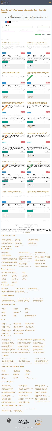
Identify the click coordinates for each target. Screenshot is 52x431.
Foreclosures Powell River (38, 349)
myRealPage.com (27, 232)
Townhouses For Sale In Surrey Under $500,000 (25, 257)
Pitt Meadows (16, 374)
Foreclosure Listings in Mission (7, 350)
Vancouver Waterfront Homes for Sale (42, 386)
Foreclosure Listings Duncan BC (39, 343)
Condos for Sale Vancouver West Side (8, 392)
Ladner (15, 315)
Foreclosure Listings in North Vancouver (25, 339)
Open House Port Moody (18, 333)
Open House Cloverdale (6, 329)
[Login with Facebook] (6, 22)
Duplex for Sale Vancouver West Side (8, 402)
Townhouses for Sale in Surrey (24, 252)
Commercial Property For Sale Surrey (41, 266)
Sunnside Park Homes (32, 243)
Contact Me (40, 421)
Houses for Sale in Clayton (38, 301)
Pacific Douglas (31, 242)
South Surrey (8, 16)
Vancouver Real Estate (6, 385)
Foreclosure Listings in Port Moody (24, 343)
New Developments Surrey (40, 263)
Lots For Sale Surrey (39, 264)
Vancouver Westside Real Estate (41, 389)
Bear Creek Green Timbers (6, 272)
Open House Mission (17, 327)
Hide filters (48, 34)
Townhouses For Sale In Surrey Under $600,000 (25, 259)
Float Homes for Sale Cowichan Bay (41, 363)
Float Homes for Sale (5, 358)
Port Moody (16, 377)
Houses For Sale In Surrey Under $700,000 (9, 261)
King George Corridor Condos (33, 240)
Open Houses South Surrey (7, 246)
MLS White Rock (5, 288)
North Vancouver (17, 371)
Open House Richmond (30, 323)
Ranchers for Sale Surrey (39, 259)
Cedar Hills (4, 278)
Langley (15, 316)
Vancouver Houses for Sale (7, 386)
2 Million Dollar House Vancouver (41, 398)
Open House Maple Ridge (18, 326)
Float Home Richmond (22, 360)
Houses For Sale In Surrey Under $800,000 (9, 262)
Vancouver (27, 374)
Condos (37, 16)
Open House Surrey (16, 17)
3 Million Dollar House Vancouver (41, 399)
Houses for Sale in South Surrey (7, 240)
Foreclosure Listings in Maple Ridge (8, 349)
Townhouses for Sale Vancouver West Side (26, 398)
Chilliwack (3, 312)
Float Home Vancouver (23, 358)
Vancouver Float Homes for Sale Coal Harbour (25, 363)
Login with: (3, 21)
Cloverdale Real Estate (6, 298)
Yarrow (26, 312)
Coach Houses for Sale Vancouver (8, 396)
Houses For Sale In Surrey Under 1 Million (9, 265)
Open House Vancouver (30, 327)
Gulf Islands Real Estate (18, 408)
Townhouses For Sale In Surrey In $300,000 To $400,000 (26, 254)
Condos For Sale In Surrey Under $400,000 (42, 256)
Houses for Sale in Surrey (6, 255)
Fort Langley (16, 308)
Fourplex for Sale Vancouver (7, 401)
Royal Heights (14, 281)
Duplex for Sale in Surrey (23, 263)
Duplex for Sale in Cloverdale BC (23, 301)
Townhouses (26, 16)
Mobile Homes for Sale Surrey (40, 262)
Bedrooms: (40, 25)
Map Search (44, 17)
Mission (26, 308)
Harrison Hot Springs (17, 311)
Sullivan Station (25, 276)
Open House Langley (17, 324)
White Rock (37, 17)
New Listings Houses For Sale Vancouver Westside (42, 401)
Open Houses (44, 16)
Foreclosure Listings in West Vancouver (25, 350)
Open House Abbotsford (6, 324)
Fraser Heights (4, 282)
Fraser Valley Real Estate (6, 410)
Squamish (27, 370)
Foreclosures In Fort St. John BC (39, 345)
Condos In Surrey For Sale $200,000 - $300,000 (42, 254)
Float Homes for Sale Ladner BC (7, 360)
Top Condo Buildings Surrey (40, 252)
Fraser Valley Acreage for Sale (30, 315)
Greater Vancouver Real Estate (7, 411)
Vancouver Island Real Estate (30, 408)
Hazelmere (17, 246)
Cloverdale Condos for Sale (38, 298)
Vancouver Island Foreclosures (38, 352)
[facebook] (36, 424)
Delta (3, 316)
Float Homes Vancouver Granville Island (26, 388)
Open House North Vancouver (19, 330)
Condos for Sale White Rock (20, 288)
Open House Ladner (17, 323)
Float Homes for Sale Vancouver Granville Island (9, 363)
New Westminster (17, 370)
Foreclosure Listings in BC (6, 339)
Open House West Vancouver (31, 329)
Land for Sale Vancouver (23, 391)
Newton (24, 272)
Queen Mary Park (15, 279)
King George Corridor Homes (33, 239)
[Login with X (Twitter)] (10, 22)
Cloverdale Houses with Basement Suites (9, 301)
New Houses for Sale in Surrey (7, 256)
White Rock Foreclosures (19, 291)
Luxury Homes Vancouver (23, 395)
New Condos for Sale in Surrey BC (25, 266)
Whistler (27, 377)
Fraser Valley (31, 19)
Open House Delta (5, 333)
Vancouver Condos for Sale (7, 389)
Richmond (15, 378)
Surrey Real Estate (5, 252)
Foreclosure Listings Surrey (40, 260)
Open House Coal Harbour (6, 330)
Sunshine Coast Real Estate (18, 411)
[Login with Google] (8, 22)
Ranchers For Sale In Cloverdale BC (24, 298)
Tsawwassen (28, 373)
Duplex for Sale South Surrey (7, 243)
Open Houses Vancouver (23, 396)
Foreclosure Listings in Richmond (24, 345)
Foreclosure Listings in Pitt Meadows (24, 340)
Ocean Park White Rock (33, 288)
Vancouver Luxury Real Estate (24, 401)
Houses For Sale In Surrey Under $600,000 (9, 259)
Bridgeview (4, 276)
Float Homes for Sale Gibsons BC (41, 361)
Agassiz (3, 309)
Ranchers (20, 16)
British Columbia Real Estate (7, 408)
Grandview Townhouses (19, 245)
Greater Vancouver (22, 19)
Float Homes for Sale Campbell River (41, 360)
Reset (43, 34)
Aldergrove (4, 311)
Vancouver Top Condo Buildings (40, 392)
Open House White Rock (30, 330)
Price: (5, 25)
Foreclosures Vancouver (23, 389)
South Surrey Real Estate (6, 239)
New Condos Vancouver (6, 395)
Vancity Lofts (21, 399)
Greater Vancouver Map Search (31, 378)
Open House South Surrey (30, 324)
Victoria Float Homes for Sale (40, 358)
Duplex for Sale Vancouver (6, 398)
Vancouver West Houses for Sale (41, 388)
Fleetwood (4, 281)
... (29, 225)
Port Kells (14, 278)
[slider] (2, 26)
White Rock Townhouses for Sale (8, 291)
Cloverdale (25, 17)
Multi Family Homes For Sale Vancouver (42, 396)
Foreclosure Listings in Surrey (23, 346)
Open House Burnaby (5, 326)
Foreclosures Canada (37, 342)
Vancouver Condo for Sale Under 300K (8, 391)
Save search (37, 34)
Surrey (31, 17)
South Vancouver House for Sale (41, 391)
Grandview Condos (18, 243)
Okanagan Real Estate (17, 410)
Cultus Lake (4, 315)
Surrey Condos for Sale (23, 264)
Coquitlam (3, 371)
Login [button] (17, 21)
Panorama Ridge (15, 276)
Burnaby (3, 370)
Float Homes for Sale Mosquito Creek (8, 361)
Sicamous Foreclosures (37, 350)
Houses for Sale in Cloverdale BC (8, 300)
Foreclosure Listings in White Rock (24, 352)
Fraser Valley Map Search (29, 316)
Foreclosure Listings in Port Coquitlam (24, 342)
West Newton (25, 275)
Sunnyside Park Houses (32, 245)
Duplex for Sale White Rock (7, 292)
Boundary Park (4, 275)
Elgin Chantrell (17, 239)
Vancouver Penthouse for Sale (24, 402)
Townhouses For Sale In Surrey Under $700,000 (25, 261)
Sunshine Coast (28, 371)
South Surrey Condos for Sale (7, 245)
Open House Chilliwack (6, 327)
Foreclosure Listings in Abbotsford (8, 340)
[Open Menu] (50, 2)
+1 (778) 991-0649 (5, 96)
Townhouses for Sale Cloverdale (23, 300)
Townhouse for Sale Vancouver (7, 388)
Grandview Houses (18, 242)
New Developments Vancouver (40, 395)
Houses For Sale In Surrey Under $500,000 (9, 258)
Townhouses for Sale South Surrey (8, 242)
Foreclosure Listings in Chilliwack (8, 343)
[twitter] (39, 424)
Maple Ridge (4, 378)
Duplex (32, 16)
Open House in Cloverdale (38, 300)
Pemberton (16, 373)
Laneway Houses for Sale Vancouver (25, 392)
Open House (4, 323)
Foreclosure (8, 17)
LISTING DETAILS (5, 62)
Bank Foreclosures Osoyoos (38, 346)
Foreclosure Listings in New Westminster (9, 352)
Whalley (24, 278)
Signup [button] (13, 21)
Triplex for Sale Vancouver (6, 399)
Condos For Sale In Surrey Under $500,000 (42, 257)
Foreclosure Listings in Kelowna (39, 339)
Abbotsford (4, 308)
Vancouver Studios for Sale (40, 385)
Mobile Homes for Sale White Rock (21, 292)
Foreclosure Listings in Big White (39, 340)
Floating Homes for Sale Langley (24, 361)
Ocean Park (14, 275)
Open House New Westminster (19, 329)
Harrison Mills (16, 312)
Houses (14, 16)
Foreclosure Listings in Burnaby (7, 342)
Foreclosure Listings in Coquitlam (8, 345)
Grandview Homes (18, 240)
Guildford (13, 272)
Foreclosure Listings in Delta (7, 346)
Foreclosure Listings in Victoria (23, 349)
